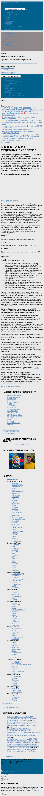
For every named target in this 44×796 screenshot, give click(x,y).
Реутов (14, 526)
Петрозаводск (17, 584)
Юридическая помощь (11, 430)
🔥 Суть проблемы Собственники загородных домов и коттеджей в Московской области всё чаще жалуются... (22, 120)
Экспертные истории (11, 707)
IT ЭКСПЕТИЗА (12, 407)
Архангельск (16, 575)
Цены (7, 19)
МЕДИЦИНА (11, 400)
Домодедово (16, 486)
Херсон (14, 695)
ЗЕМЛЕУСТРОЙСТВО (14, 416)
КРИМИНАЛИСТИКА (14, 395)
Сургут (14, 634)
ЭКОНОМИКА (11, 406)
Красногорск (16, 504)
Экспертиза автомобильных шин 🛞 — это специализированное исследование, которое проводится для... (22, 129)
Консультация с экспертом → (11, 386)
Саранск (14, 618)
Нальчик (14, 683)
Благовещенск (17, 661)
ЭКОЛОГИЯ (11, 418)
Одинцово (15, 515)
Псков (14, 586)
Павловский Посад (18, 519)
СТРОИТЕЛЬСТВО (13, 397)
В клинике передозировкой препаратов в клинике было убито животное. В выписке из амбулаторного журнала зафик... (23, 745)
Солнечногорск (17, 531)
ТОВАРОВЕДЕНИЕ (13, 409)
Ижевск (14, 603)
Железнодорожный (19, 492)
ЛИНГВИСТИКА (12, 411)
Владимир (15, 548)
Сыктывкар (15, 587)
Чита (13, 669)
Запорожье (16, 697)
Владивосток (16, 663)
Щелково (15, 539)
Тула (13, 569)
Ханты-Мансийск (17, 637)
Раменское (15, 524)
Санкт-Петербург (18, 574)
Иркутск (14, 646)
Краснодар (15, 594)
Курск (13, 557)
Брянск (14, 546)
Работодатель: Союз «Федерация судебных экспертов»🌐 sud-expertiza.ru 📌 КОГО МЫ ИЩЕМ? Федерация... (22, 111)
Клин (13, 498)
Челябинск (15, 639)
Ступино (15, 533)
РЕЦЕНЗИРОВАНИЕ (13, 423)
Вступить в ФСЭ (9, 756)
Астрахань (15, 591)
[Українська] (2, 104)
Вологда (15, 577)
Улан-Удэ (15, 666)
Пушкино (15, 522)
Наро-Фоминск (17, 512)
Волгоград (15, 592)
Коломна (15, 500)
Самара (14, 616)
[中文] (28, 104)
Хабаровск (15, 668)
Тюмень (14, 635)
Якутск (14, 673)
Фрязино (15, 534)
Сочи (13, 598)
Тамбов (14, 565)
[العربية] (19, 104)
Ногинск (14, 514)
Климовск (15, 497)
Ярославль (15, 570)
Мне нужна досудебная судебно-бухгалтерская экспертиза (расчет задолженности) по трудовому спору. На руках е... (24, 731)
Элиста (14, 599)
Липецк (14, 558)
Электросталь (17, 541)
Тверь (14, 567)
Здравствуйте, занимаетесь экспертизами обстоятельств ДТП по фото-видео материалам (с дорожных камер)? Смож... (22, 723)
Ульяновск (15, 622)
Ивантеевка (16, 495)
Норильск (15, 654)
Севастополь (16, 690)
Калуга (14, 553)
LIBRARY (10, 424)
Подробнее (35, 790)
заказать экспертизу (8, 73)
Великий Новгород (18, 579)
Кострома (15, 555)
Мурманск (15, 582)
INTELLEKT (11, 421)
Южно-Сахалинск (18, 671)
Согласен (5, 794)
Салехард (15, 632)
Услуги (7, 17)
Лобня (14, 505)
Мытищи (15, 510)
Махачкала (15, 680)
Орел (13, 560)
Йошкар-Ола (16, 604)
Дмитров (15, 483)
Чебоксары (15, 625)
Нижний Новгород (18, 610)
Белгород (15, 545)
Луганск (14, 700)
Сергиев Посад (17, 527)
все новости (5, 142)
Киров (14, 608)
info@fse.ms (5, 69)
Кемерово (15, 647)
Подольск (15, 521)
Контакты (8, 29)
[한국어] (22, 104)
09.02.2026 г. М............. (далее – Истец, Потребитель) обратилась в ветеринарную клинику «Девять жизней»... (22, 718)
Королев (15, 502)
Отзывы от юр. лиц (16, 26)
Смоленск (15, 563)
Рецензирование (9, 433)
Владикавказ (16, 676)
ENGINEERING (11, 399)
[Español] (13, 104)
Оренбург (15, 611)
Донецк (14, 699)
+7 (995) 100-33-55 (7, 68)
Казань (14, 606)
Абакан (14, 642)
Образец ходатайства (11, 431)
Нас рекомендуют (15, 14)
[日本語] (25, 104)
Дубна (14, 488)
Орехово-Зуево (17, 517)
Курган (14, 630)
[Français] (11, 104)
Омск (13, 656)
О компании (9, 12)
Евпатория (15, 688)
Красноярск (16, 649)
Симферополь (17, 692)
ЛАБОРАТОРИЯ (12, 412)
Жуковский (15, 493)
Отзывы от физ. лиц (16, 28)
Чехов (14, 538)
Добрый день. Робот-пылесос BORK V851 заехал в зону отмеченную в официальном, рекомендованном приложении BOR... (22, 740)
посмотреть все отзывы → (10, 201)
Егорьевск (15, 490)
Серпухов (15, 529)
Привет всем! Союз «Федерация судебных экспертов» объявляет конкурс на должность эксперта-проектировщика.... (21, 137)
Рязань (14, 562)
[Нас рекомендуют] (22, 444)
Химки (14, 536)
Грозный (15, 678)
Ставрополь (16, 685)
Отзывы (8, 24)
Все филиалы (7, 703)
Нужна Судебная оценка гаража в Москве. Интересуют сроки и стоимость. (22, 750)
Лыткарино (15, 507)
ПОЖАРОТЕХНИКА (13, 414)
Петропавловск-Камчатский (22, 664)
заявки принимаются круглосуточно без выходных (19, 63)
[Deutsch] (8, 104)
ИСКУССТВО (11, 419)
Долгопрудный (17, 485)
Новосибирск (16, 652)
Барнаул (14, 644)
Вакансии (12, 16)
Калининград (16, 580)
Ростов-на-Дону (17, 596)
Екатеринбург (16, 628)
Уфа (13, 623)
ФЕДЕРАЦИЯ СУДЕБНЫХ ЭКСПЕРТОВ (14, 2)
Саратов (15, 620)
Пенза (14, 613)
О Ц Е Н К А (11, 404)
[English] (5, 104)
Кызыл (14, 651)
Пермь (14, 615)
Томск (14, 657)
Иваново (15, 551)
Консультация (10, 21)
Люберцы (15, 509)
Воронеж (15, 550)
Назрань (14, 681)
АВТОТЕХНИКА (12, 402)
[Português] (16, 104)
